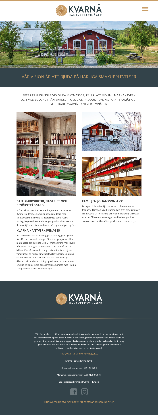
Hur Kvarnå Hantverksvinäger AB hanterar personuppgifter (79, 402)
